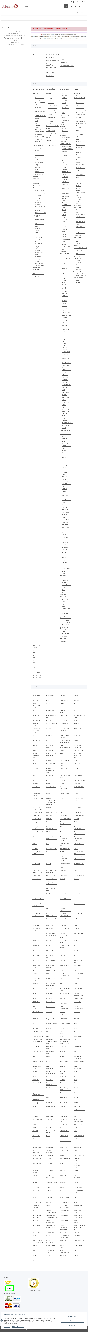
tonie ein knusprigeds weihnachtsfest (14, 35)
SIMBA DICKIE (64, 1136)
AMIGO (64, 209)
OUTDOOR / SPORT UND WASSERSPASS (78, 237)
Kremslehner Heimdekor (50, 966)
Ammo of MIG (50, 710)
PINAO (34, 1076)
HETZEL (35, 922)
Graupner (63, 887)
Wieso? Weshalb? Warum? (51, 134)
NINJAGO (64, 372)
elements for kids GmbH (51, 837)
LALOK (34, 970)
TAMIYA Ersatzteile (79, 1155)
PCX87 (48, 1061)
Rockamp (35, 1113)
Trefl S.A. (62, 1187)
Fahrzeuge (38, 198)
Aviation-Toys (78, 728)
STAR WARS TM (66, 384)
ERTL (47, 843)
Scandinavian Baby (64, 1120)
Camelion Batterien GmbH (64, 764)
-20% (34, 665)
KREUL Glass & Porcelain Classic (80, 143)
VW (63, 532)
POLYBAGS (65, 377)
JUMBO (64, 226)
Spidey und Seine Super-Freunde (66, 411)
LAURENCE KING (51, 970)
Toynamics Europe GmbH (51, 1183)
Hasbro (76, 897)
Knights (64, 488)
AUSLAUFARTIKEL (37, 675)
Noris (61, 1036)
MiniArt (62, 1012)
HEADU (64, 428)
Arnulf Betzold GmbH (37, 724)
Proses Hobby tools (64, 1088)
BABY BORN (65, 599)
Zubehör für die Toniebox (52, 118)
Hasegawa (49, 902)
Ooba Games (77, 1046)
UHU (75, 1197)
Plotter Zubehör (78, 126)
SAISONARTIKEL (78, 278)
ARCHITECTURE (66, 284)
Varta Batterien (78, 1205)
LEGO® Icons (66, 351)
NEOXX (76, 1028)
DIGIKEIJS (49, 815)
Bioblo (64, 273)
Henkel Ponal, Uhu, (51, 919)
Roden (62, 1113)
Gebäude (37, 235)
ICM (34, 933)
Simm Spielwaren (79, 1136)
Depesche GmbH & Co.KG (79, 799)
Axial (34, 735)
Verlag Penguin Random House (50, 1226)
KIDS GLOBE (36, 960)
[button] (71, 6)
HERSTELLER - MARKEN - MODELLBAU (38, 141)
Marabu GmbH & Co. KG (65, 989)
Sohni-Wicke (63, 1144)
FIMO (77, 105)
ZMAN (75, 1250)
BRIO (34, 760)
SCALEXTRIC (65, 110)
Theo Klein (49, 1163)
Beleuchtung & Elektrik (39, 223)
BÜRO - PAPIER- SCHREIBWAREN (78, 206)
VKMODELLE (77, 1232)
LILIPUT (48, 973)
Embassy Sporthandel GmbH (63, 838)
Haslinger (63, 902)
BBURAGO (77, 735)
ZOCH (34, 1255)
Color (63, 462)
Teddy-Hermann (51, 1158)
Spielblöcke (65, 188)
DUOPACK (65, 470)
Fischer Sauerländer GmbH (63, 858)
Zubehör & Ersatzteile (65, 203)
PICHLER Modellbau (63, 1072)
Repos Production (65, 1103)
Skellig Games (37, 1139)
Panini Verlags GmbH (50, 1052)
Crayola (78, 155)
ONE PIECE (65, 374)
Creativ (78, 160)
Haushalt (76, 224)
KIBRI (75, 955)
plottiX (76, 1076)
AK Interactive (39, 174)
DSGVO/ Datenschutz (18, 1327)
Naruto (64, 505)
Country (64, 465)
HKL (61, 922)
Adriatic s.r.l (63, 695)
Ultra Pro (48, 1202)
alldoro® (76, 700)
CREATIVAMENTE (79, 787)
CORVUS (62, 783)
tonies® (48, 93)
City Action (65, 542)
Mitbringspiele (66, 171)
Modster (62, 1015)
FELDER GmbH (64, 852)
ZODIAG (48, 1255)
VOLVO (48, 1235)
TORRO (37, 118)
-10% (34, 670)
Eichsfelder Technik (77, 832)
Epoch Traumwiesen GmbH (78, 838)
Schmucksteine (80, 192)
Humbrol (76, 928)
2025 (63, 416)
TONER (78, 219)
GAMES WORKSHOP (38, 128)
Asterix (64, 448)
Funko (75, 870)
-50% (34, 650)
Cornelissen (36, 783)
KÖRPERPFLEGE (80, 227)
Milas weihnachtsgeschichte (16, 44)
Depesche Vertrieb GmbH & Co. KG (38, 808)
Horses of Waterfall (65, 482)
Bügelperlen (79, 100)
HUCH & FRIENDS (64, 220)
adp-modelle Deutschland (50, 696)
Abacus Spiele (50, 692)
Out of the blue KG (38, 1051)
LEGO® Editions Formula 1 (65, 347)
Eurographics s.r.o (79, 843)
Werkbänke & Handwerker (66, 623)
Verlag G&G (36, 1220)
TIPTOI (64, 249)
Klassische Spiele (65, 161)
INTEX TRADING (78, 933)
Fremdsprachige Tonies (53, 113)
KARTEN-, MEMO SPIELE (66, 199)
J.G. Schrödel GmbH (63, 941)
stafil (75, 1150)
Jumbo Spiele (36, 955)
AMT (75, 710)
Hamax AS (63, 894)
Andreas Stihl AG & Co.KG (37, 716)
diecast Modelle (37, 678)
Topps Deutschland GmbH (77, 1177)
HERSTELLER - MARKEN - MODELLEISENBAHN (40, 210)
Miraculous (65, 495)
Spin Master (63, 1147)
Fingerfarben (79, 108)
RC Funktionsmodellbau (40, 115)
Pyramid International (36, 1094)
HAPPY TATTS (50, 897)
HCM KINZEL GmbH (63, 909)
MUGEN (76, 1023)
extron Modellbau (65, 849)
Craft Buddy (77, 783)
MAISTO (35, 988)
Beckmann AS (36, 740)
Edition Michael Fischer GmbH (50, 827)
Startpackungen (39, 190)
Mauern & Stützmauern (38, 242)
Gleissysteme (38, 195)
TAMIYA (62, 1155)
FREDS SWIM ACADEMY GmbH (37, 871)
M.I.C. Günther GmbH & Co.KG (50, 984)
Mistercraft (49, 1015)
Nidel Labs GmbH (38, 1036)
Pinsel (36, 157)
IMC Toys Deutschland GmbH (63, 935)
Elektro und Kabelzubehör (37, 184)
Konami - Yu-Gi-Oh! (78, 961)
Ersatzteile (63, 641)
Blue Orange (50, 750)
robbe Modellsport (51, 1106)
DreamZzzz (65, 317)
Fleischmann (36, 864)
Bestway (35, 745)
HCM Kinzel (49, 909)
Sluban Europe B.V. (64, 1140)
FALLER (76, 849)
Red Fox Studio (50, 1103)
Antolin (48, 128)
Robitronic (63, 1106)
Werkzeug (35, 181)
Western (64, 562)
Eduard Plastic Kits (38, 832)
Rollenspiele (65, 182)
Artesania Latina (65, 723)
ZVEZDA (76, 1255)
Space (64, 517)
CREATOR (65, 303)
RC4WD (76, 1098)
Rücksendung (50, 75)
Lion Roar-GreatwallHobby (64, 974)
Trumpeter (49, 1197)
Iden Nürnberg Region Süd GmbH (51, 934)
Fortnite (64, 320)
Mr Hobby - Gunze (51, 1023)
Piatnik (64, 241)
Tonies (76, 1170)
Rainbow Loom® (78, 189)
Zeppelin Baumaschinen (64, 1251)
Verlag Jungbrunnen (50, 1221)
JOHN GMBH (49, 950)
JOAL (75, 945)
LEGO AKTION (36, 648)
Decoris (76, 793)
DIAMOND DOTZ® (51, 812)
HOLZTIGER (77, 925)
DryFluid (76, 818)
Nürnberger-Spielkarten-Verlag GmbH (51, 1041)
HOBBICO (76, 922)
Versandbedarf (80, 222)
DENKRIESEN (64, 798)
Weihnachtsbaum (13, 33)
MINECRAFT (65, 358)
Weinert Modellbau (49, 1241)
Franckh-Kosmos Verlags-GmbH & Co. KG (65, 865)
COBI (63, 263)
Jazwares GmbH (50, 945)
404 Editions (36, 692)
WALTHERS (77, 1235)
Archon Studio (37, 720)
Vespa (64, 530)
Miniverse (65, 131)
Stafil (77, 195)
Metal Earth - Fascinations (79, 173)
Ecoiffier (76, 822)
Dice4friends (77, 812)
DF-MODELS (77, 807)
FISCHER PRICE (50, 857)
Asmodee (76, 723)
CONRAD (62, 780)
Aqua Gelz (79, 147)
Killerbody (63, 960)
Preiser (76, 1083)
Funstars (64, 479)
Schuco (35, 1127)
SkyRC (48, 1139)
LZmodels (35, 983)
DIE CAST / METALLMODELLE (40, 101)
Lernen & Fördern (65, 425)
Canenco (35, 768)
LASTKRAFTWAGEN (40, 132)
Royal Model (63, 1116)
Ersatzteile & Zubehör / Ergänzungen (66, 566)
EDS (61, 827)
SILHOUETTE (36, 1136)
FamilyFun (65, 547)
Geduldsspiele (66, 196)
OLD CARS (63, 1046)
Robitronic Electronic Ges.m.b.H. (77, 1108)
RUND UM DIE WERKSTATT (78, 257)
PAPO (63, 631)
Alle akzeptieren (72, 1316)
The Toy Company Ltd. (38, 1164)
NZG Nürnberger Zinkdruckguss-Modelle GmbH (65, 1041)
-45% (34, 653)
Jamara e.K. (36, 945)
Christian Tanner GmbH (65, 776)
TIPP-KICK (65, 231)
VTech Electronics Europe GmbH (65, 1236)
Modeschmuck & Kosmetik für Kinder (65, 432)
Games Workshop (79, 875)
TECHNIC (64, 395)
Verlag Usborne (50, 1232)
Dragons (64, 560)
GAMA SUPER (36, 875)
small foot (77, 1139)
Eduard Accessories (77, 827)
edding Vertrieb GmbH (37, 827)
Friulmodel (63, 870)
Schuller (48, 1127)
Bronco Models (64, 760)
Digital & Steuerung (38, 201)
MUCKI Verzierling (79, 182)
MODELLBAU (36, 93)
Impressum (7, 1327)
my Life (64, 502)
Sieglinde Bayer (64, 1131)
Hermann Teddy (65, 581)
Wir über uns (50, 51)
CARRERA (65, 100)
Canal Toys (77, 763)
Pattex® (62, 1056)
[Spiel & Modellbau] (9, 6)
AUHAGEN (49, 728)
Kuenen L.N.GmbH (65, 965)
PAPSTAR (35, 1056)
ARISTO (48, 720)
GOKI (63, 118)
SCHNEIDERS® (78, 1124)
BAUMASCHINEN (39, 134)
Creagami (78, 157)
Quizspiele (65, 177)
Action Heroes (66, 441)
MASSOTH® (49, 993)
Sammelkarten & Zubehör (66, 185)
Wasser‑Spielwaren (67, 149)
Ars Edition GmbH (51, 723)
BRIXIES (64, 261)
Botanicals (65, 296)
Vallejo (36, 165)
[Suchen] (66, 6)
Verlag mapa (36, 1225)
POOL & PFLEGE (78, 242)
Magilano (76, 983)
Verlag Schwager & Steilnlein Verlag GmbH (79, 1227)
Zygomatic (35, 1260)
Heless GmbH (78, 914)
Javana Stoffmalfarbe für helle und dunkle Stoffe (80, 165)
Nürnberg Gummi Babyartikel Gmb (38, 1040)
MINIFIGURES (66, 365)
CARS (63, 460)
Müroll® (48, 1028)
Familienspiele (66, 155)
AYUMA (64, 455)
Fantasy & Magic (65, 473)
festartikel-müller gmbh (79, 853)
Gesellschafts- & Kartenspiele (64, 152)
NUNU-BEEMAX (78, 1036)
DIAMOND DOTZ (37, 812)
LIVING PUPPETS (78, 973)
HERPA (76, 919)
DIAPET (62, 812)
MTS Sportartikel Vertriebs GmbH (65, 1024)
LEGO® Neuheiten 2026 (65, 280)
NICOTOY (76, 1031)
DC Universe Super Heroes (66, 311)
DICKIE (64, 103)
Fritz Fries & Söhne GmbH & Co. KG (51, 871)
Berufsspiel (65, 620)
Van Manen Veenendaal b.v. (64, 1206)
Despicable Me (66, 315)
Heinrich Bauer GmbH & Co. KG (50, 914)
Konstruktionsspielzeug (67, 271)
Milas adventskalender (13, 42)
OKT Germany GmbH (50, 1047)
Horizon (64, 332)
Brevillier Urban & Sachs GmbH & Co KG (79, 755)
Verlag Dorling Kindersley (37, 1216)
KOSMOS (51, 142)
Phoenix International (77, 1067)
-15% (34, 668)
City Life (64, 545)
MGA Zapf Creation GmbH (78, 1007)
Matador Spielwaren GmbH (79, 994)
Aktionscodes (50, 72)
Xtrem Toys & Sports (50, 1251)
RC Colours (49, 1098)
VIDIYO (64, 400)
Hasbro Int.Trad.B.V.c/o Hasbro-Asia (37, 903)
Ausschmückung (39, 219)
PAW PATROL (66, 634)
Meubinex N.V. (50, 1007)
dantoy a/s (49, 793)
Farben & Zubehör (38, 145)
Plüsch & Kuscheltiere (63, 574)
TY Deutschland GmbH (64, 1198)
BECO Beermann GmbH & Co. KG (65, 741)
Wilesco (35, 1245)
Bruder (76, 760)
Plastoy (48, 1076)
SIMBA (48, 1136)
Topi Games (63, 1175)
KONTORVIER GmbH (36, 966)
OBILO (76, 1039)
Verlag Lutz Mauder (77, 1221)
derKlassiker (63, 807)
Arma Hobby (63, 720)
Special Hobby (37, 1147)
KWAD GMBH (77, 965)
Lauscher (51, 103)
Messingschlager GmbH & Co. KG (65, 1002)
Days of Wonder (64, 793)
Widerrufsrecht (64, 69)
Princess (64, 552)
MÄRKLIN (35, 993)
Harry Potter (65, 329)
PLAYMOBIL (63, 436)
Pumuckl (15, 41)
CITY (63, 298)
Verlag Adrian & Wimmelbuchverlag (52, 1211)
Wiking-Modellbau (79, 1240)
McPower (49, 998)
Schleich (64, 636)
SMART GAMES (66, 246)
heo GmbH (63, 919)
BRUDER (64, 98)
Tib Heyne (63, 1163)
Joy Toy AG (77, 950)
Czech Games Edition (36, 794)
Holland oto (63, 925)
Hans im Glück (78, 894)
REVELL (76, 1103)
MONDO (76, 1015)
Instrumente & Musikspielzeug (64, 252)
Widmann (63, 1240)
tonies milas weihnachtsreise (15, 32)
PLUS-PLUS (49, 1079)
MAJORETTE (65, 108)
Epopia (35, 843)
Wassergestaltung (40, 259)
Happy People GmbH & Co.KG (37, 898)
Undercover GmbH (65, 1202)
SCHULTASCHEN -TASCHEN (80, 215)
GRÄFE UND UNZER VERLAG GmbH (50, 888)
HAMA (48, 894)
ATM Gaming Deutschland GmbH (36, 730)
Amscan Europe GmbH (64, 711)
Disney (64, 467)
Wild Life (64, 550)
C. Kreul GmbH (50, 763)
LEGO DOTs (65, 402)
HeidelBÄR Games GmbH (38, 914)
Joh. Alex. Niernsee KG (38, 951)
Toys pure (63, 1182)
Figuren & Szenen (37, 231)
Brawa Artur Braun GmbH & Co (51, 754)
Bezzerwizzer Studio (50, 746)
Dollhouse (65, 555)
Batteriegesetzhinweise (67, 65)
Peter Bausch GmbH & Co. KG (50, 1067)
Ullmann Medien (37, 1202)
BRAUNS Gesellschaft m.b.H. (36, 755)
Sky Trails (65, 515)
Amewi (62, 703)
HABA (63, 217)
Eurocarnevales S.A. (64, 844)
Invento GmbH (37, 940)
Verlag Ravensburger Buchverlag (64, 1227)
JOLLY (77, 212)
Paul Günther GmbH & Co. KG (78, 1057)
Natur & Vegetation (38, 247)
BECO (48, 740)
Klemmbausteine (65, 256)
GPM (34, 887)
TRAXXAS (48, 1187)
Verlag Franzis (64, 1215)
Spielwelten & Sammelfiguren (64, 628)
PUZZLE (62, 611)
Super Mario (65, 392)
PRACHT (78, 186)
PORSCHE (65, 510)
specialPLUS (65, 520)
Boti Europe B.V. (78, 750)
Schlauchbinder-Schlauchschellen (81, 274)
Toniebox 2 (51, 96)
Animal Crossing (64, 288)
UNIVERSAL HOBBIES (36, 1206)
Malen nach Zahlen (79, 135)
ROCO (48, 1113)
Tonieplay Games (51, 99)
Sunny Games (50, 1155)
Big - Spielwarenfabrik (65, 746)
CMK (34, 780)
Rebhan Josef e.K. (38, 1103)
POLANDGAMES (37, 1083)
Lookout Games (50, 978)
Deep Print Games (38, 798)
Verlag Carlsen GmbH (78, 1211)
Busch (34, 763)
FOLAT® (48, 864)
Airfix (47, 700)
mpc (34, 1023)
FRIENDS (64, 322)
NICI (63, 587)
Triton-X (48, 1190)
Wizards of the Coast (64, 1246)
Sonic (63, 390)
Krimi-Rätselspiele (65, 168)
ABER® (62, 692)
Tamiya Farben (39, 162)
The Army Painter (37, 170)
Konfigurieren (72, 1320)
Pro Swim (35, 1088)
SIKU (63, 113)
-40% (34, 655)
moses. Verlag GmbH (50, 1019)
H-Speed (76, 887)
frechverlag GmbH (79, 864)
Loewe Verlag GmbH (36, 979)
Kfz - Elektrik (79, 265)
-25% (34, 663)
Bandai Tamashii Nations (65, 736)
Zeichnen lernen (78, 131)
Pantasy (64, 268)
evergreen (37, 276)
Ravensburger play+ (66, 121)
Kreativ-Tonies (52, 105)
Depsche (48, 807)
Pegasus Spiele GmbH (37, 1067)
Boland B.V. (63, 750)
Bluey (63, 407)
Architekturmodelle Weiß (79, 716)
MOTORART (63, 1018)
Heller (34, 919)
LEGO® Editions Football (64, 341)
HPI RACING (49, 928)
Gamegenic (63, 875)
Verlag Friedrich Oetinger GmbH (78, 1216)
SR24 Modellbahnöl (37, 1151)
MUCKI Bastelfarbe (79, 178)
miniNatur (77, 1012)
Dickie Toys (36, 815)
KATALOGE (38, 104)
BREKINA (62, 753)
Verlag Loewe (64, 1220)
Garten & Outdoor (65, 144)
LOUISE (62, 978)
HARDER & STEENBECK (38, 124)
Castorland (49, 775)
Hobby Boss (36, 925)
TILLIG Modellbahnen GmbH (78, 1165)
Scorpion (76, 1127)
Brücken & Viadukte (38, 227)
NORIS (64, 234)
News (76, 1)
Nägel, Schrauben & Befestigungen (80, 269)
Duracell (48, 822)
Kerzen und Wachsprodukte (80, 113)
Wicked (64, 405)
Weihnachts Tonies (51, 122)
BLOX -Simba (66, 258)
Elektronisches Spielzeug (64, 134)
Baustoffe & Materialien (36, 273)
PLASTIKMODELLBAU (40, 111)
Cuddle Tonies (52, 108)
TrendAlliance (78, 1187)
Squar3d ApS (77, 1147)
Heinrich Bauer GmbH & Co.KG (64, 914)
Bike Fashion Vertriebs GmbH (78, 746)
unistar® (76, 1202)
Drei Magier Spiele (65, 818)
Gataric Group (37, 879)
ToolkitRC (35, 1175)
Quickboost (49, 1093)
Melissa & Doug (78, 998)
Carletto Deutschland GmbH (50, 770)
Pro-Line (48, 1088)
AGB (61, 56)
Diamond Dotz (80, 103)
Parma (48, 1056)
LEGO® (62, 276)
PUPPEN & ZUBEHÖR (63, 595)
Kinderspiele (66, 158)
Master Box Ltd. (64, 993)
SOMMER (78, 280)
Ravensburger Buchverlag (52, 146)
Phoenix (62, 1066)
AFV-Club (35, 700)
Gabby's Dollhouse (65, 326)
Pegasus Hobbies (79, 1061)
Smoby (48, 1144)
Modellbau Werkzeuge (38, 108)
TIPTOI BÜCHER (50, 131)
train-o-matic (36, 1187)
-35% (34, 658)
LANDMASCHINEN (40, 137)
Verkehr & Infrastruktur (38, 255)
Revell (36, 121)
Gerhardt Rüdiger (51, 879)
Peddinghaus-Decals (64, 1062)
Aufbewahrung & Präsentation (37, 268)
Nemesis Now (64, 1028)
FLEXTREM (65, 105)
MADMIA (62, 983)
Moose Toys (36, 1018)
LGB (75, 970)
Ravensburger (66, 239)
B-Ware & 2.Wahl (37, 673)
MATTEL (64, 229)
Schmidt (64, 244)
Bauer (64, 578)
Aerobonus (77, 695)
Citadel (37, 150)
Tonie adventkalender (14, 38)
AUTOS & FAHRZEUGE (63, 94)
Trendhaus (36, 1190)
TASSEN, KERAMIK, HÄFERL (78, 231)
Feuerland (35, 857)
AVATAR (64, 382)
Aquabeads (79, 150)
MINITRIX (35, 1015)
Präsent (62, 1083)
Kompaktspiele (66, 165)
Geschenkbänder (81, 110)
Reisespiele (65, 179)
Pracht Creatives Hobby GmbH (51, 1083)
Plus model (36, 1079)
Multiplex (35, 1028)
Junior (64, 486)
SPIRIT (64, 540)
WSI (34, 1250)
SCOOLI (62, 1127)
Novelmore (65, 537)
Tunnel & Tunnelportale (39, 251)
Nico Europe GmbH (63, 1032)
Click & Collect (50, 57)
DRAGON (49, 818)
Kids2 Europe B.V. (51, 960)
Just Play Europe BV (51, 956)
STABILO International (50, 1151)
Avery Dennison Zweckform (64, 729)
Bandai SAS (49, 735)
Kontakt (83, 1)
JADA (75, 940)
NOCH (48, 1036)
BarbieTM (65, 457)
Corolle (64, 601)
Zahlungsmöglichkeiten (53, 54)
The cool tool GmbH (77, 1159)
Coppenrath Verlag (79, 780)
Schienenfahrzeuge (40, 193)
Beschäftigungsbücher (52, 126)
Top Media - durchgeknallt (50, 1176)
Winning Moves (50, 1245)
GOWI (61, 882)
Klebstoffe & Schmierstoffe (37, 177)
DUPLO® (64, 308)
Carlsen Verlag (64, 768)
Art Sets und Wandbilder (65, 292)
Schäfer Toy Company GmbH (78, 1120)
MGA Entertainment (66, 607)
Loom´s (78, 170)
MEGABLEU (63, 998)
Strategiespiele (66, 191)
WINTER (78, 283)
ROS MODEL (49, 1116)
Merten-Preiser (50, 1002)
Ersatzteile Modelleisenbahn (40, 205)
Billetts (78, 210)
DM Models (63, 815)
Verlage (48, 140)
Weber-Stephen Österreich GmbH (38, 1241)
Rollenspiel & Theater (64, 617)
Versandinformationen (52, 60)
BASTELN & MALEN (79, 98)
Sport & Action (66, 522)
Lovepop (76, 978)
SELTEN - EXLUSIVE (64, 419)
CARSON (35, 775)
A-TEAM (64, 439)
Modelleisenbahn (38, 188)
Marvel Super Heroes (66, 368)
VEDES (34, 1210)
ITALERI (48, 940)
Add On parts (36, 695)
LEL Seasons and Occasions (66, 355)
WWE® (64, 535)
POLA (75, 1079)
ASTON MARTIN (64, 451)
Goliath (64, 215)
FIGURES (64, 477)
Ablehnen (72, 1325)
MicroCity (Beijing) (38, 1012)
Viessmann (63, 1232)
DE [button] (70, 1)
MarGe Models (78, 988)
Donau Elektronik (79, 261)
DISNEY (64, 306)
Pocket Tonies (52, 110)
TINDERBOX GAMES (36, 1171)
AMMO (35, 710)
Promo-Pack (65, 512)
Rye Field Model (37, 1119)
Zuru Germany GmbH (64, 1256)
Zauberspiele (66, 193)
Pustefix (76, 1088)
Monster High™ (64, 499)
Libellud (35, 973)
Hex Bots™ (49, 922)
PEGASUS (64, 236)
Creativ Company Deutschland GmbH (65, 788)
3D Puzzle (65, 613)
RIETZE (34, 1106)
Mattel (64, 604)
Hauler (34, 909)
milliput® (49, 1012)
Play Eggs (65, 507)
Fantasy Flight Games (36, 853)
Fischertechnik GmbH (78, 858)
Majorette (49, 988)
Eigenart (35, 837)
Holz (77, 138)
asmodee (64, 212)
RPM (75, 1116)
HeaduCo (76, 909)
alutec (48, 703)
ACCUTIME (77, 692)
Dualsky (35, 822)
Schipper (35, 1124)
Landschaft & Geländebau (36, 216)
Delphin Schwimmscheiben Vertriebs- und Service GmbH (51, 801)
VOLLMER (35, 1235)
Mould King (65, 266)
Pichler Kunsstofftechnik (51, 1072)
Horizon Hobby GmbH (37, 929)
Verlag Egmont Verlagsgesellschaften (52, 1216)
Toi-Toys (62, 1170)
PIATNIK (35, 1071)
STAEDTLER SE (64, 1150)
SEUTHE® (35, 1131)
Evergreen (35, 849)
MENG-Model (36, 1002)
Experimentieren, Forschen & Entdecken (65, 139)
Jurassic (64, 337)
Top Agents (65, 527)
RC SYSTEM (63, 1098)
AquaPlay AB (63, 715)
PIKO (75, 1071)
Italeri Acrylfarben (38, 154)
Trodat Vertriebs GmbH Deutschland (78, 1192)
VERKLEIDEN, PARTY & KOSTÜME (79, 252)
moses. (64, 207)
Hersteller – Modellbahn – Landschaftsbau (39, 263)
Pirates (64, 557)
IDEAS (64, 334)
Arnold (76, 720)
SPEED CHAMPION (65, 362)
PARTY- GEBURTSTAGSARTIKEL (80, 246)
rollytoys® (77, 1113)
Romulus (35, 1116)
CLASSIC (64, 301)
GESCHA (62, 879)
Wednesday (65, 397)
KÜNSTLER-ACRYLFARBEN (80, 118)
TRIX (61, 1190)
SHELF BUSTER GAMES (50, 1131)
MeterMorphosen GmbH (38, 1007)
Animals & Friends (65, 444)
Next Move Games (38, 1031)
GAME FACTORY (50, 875)
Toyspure (76, 1182)
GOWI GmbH (77, 882)
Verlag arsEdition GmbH (65, 1211)
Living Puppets (66, 585)
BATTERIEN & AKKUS (38, 97)
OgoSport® (36, 1046)
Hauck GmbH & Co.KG (78, 903)
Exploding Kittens (51, 849)
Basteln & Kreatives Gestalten (63, 126)
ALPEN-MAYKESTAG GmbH (36, 705)
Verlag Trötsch (37, 1232)
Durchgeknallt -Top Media (64, 822)
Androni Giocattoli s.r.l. (51, 716)
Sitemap (62, 59)
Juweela (62, 955)
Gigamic (76, 879)
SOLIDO (76, 1144)
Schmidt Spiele (64, 1124)
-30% (34, 660)
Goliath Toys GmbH (49, 883)
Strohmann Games (38, 1155)
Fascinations (50, 852)
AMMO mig (38, 148)
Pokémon (64, 379)
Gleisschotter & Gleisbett (39, 238)
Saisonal (64, 387)
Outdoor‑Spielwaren (68, 146)
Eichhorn (62, 832)
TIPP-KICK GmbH (51, 1170)
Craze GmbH (36, 787)
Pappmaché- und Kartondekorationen (81, 122)
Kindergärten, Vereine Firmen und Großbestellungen (52, 65)
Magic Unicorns (64, 492)
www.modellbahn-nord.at (33, 1290)
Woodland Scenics (79, 1245)
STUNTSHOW (66, 525)
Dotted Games (37, 818)
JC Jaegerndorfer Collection (65, 946)
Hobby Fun (49, 925)
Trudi (63, 590)
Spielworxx (49, 1147)
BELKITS (76, 740)
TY (63, 592)
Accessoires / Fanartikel (77, 94)
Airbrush (37, 167)
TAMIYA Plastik (37, 1158)
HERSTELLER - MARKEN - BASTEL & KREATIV (80, 200)
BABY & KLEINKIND (65, 115)
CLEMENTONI (78, 775)
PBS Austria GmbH (38, 1061)
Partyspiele (65, 174)
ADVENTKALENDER (67, 423)
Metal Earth (77, 1002)
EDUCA (48, 832)
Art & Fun (78, 152)
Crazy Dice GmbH (51, 787)
